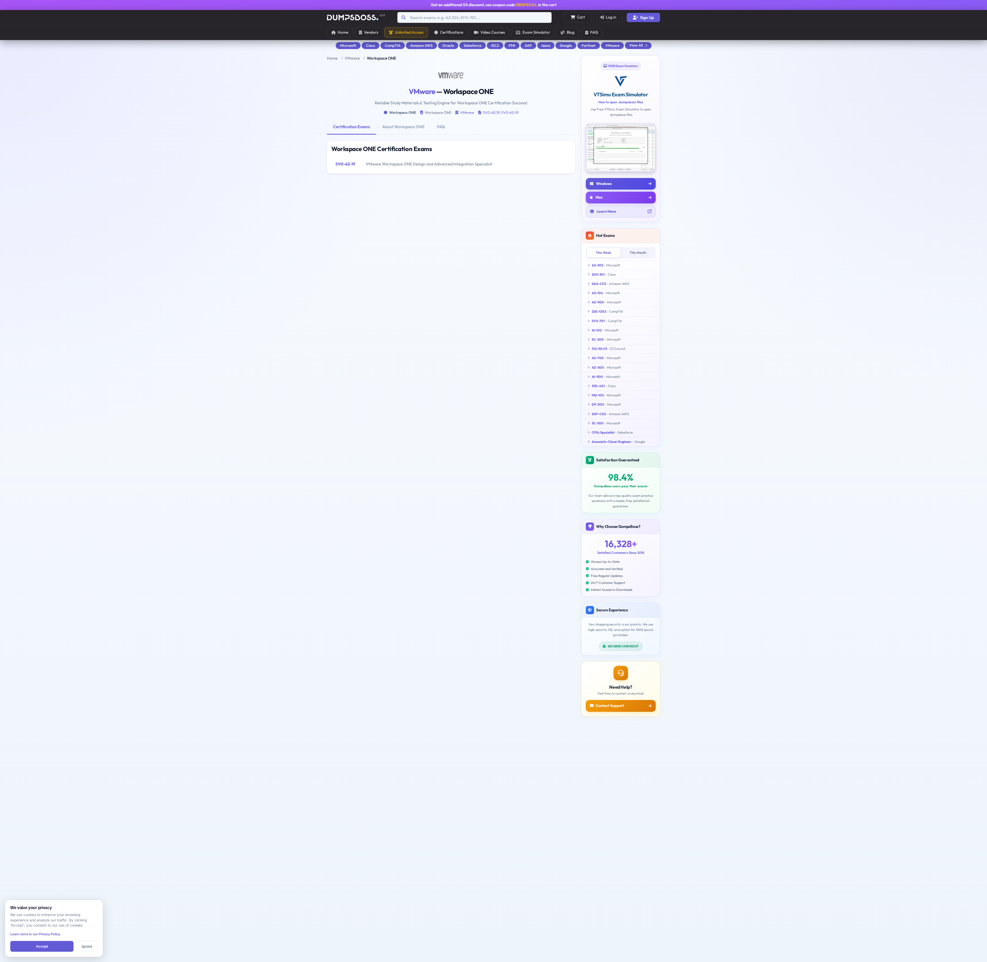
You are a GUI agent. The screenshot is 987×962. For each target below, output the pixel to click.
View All (636, 45)
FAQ (594, 32)
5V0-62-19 (509, 112)
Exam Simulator (536, 32)
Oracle (448, 45)
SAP (528, 45)
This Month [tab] (638, 252)
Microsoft (348, 45)
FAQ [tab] (441, 126)
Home (343, 32)
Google (566, 45)
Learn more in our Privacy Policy (35, 934)
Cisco (370, 45)
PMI (512, 45)
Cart (581, 17)
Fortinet (589, 45)
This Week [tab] (603, 252)
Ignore (86, 946)
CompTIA (392, 45)
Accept (42, 946)
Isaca (546, 45)
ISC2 (495, 45)
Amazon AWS (421, 45)
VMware (612, 45)
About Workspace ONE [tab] (403, 126)
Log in (611, 17)
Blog (570, 32)
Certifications (451, 32)
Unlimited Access (409, 32)
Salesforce (472, 45)
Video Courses (492, 32)
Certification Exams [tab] (351, 126)
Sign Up (647, 17)
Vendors (371, 32)
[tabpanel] (451, 157)
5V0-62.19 (491, 112)
